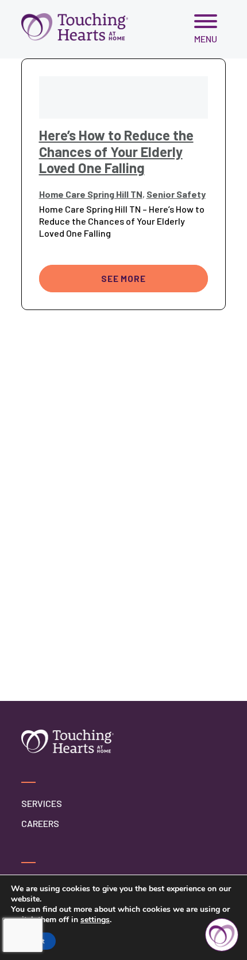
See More (123, 278)
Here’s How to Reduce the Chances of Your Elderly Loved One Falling (116, 152)
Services (41, 803)
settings (95, 920)
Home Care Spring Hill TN (90, 194)
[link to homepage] (74, 26)
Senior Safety (176, 194)
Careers (40, 823)
